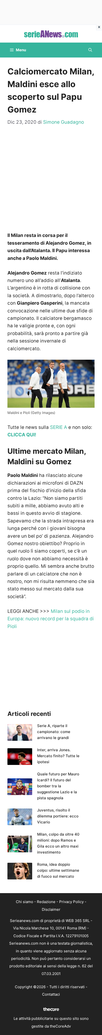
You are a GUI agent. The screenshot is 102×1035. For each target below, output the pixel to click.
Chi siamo (24, 901)
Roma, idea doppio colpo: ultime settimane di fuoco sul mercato (58, 870)
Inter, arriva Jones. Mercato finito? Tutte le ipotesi (58, 756)
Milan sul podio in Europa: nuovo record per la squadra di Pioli (50, 618)
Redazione (46, 901)
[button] (90, 50)
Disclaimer (51, 909)
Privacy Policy (71, 901)
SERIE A (58, 427)
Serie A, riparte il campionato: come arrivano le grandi (53, 731)
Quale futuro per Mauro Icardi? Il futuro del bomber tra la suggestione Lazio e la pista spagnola (58, 786)
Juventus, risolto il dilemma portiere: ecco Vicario (57, 816)
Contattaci (51, 994)
